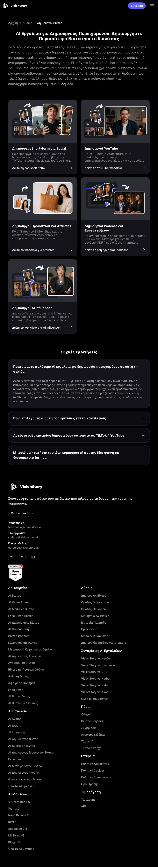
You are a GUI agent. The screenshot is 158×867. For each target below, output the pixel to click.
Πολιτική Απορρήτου (95, 763)
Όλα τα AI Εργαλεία (21, 786)
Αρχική (13, 23)
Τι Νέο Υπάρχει (91, 748)
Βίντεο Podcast (18, 636)
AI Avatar (14, 719)
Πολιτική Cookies (93, 770)
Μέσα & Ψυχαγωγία (94, 636)
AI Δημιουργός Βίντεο (23, 739)
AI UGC (13, 725)
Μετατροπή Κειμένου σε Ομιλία (30, 649)
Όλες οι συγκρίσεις (94, 698)
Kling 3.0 (14, 842)
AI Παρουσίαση (18, 629)
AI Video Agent (18, 602)
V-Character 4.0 (19, 801)
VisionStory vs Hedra (95, 678)
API (83, 806)
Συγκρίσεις (88, 728)
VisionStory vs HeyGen (96, 658)
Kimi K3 (13, 822)
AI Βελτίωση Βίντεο (21, 745)
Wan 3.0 (14, 808)
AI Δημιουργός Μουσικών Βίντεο (30, 752)
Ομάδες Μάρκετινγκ (95, 602)
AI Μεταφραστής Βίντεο (25, 766)
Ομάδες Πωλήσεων (94, 609)
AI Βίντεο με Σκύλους (23, 703)
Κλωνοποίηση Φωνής (22, 642)
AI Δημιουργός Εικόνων (24, 656)
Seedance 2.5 (17, 828)
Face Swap (15, 689)
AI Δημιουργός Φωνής (23, 772)
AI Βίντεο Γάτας (19, 696)
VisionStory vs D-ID (94, 671)
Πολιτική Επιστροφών (96, 777)
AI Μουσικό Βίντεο (21, 609)
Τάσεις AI (87, 741)
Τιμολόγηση (89, 799)
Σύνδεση (137, 5)
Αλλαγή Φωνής (18, 676)
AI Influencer (16, 732)
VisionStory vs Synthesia (98, 665)
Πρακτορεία (89, 629)
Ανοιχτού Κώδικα (93, 734)
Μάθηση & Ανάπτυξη (95, 615)
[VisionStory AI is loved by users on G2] (79, 573)
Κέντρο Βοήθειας (93, 721)
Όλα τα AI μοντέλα (21, 848)
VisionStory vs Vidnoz (96, 685)
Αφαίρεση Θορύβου (21, 683)
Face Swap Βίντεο (20, 615)
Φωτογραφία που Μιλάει (25, 779)
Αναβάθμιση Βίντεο (21, 662)
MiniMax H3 (16, 835)
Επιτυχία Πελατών (93, 622)
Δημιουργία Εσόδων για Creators (103, 642)
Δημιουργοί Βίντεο (93, 595)
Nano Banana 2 (18, 815)
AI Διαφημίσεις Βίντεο (23, 622)
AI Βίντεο (14, 595)
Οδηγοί (86, 714)
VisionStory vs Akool (95, 692)
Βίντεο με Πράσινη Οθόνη (26, 669)
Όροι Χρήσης (90, 784)
